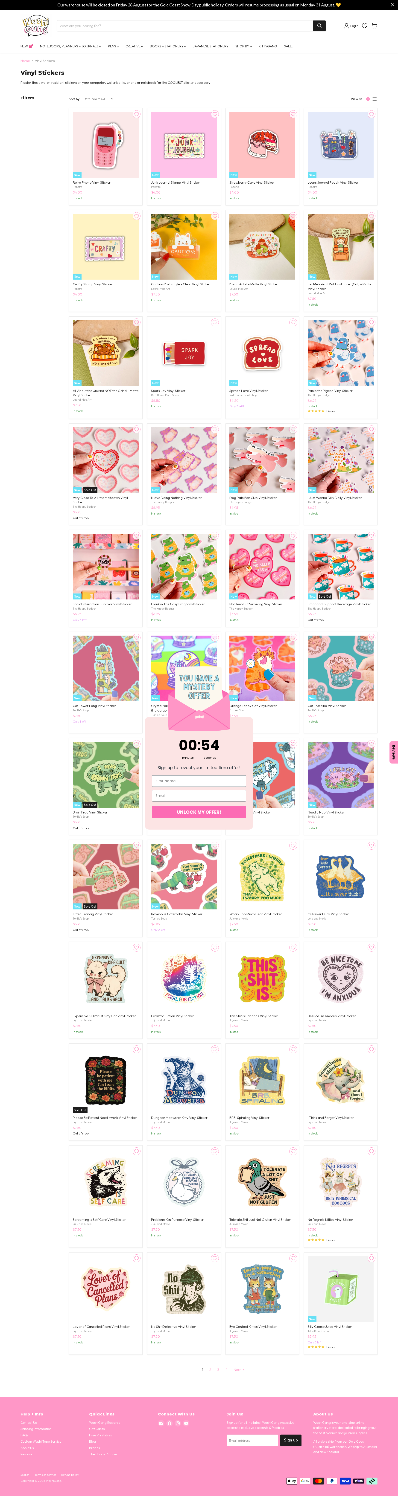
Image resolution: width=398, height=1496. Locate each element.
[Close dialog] (251, 664)
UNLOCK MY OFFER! (199, 812)
